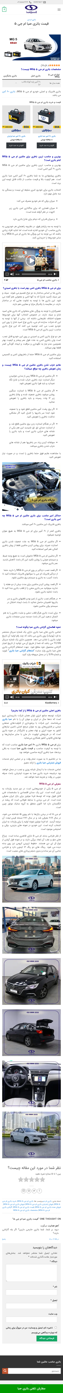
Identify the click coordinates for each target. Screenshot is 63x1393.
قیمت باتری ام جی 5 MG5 (23, 1207)
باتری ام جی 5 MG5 (25, 1201)
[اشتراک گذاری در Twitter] (34, 1191)
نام (55, 1287)
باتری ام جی (31, 19)
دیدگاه (53, 1261)
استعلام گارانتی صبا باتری (21, 651)
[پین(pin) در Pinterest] (28, 1191)
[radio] (42, 1180)
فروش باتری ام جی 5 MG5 (13, 1204)
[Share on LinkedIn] (23, 1191)
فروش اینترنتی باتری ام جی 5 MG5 (39, 1204)
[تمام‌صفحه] (7, 274)
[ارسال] (5, 1371)
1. (48, 280)
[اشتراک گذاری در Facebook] (39, 1191)
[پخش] (55, 274)
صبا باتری (7, 719)
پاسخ (4, 1239)
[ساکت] (12, 274)
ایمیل (54, 1300)
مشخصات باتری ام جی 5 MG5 (25, 1210)
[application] (31, 260)
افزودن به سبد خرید (46, 145)
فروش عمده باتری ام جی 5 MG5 (48, 1207)
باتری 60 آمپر (8, 91)
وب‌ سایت (52, 1314)
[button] (59, 9)
